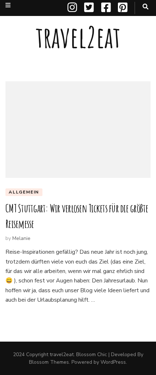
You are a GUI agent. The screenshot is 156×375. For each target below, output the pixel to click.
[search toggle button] (145, 7)
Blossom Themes (49, 362)
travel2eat (78, 37)
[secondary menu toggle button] (8, 5)
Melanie (21, 238)
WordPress (113, 362)
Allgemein (24, 192)
